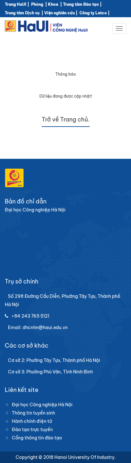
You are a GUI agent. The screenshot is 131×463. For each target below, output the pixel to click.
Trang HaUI (15, 4)
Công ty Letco (93, 13)
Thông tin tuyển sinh (33, 413)
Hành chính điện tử (32, 421)
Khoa (53, 4)
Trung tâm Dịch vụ (22, 13)
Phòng (37, 4)
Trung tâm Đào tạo (81, 4)
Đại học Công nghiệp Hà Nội (42, 405)
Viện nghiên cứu (59, 13)
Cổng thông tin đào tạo (37, 438)
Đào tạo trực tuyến (32, 429)
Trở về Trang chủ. (66, 119)
